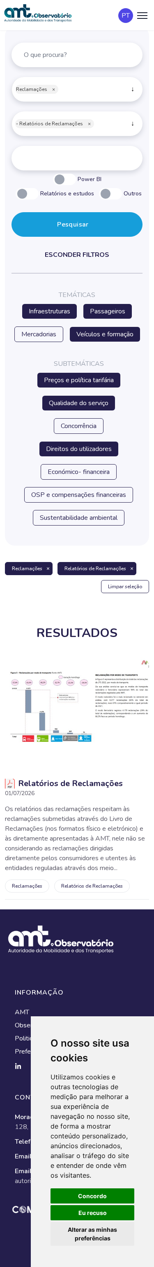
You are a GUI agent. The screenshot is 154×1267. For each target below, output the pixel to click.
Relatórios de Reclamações (95, 568)
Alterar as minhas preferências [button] (92, 1234)
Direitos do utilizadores (79, 448)
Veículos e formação (104, 334)
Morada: (28, 1117)
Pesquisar (73, 224)
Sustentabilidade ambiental (78, 517)
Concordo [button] (92, 1195)
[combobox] (77, 89)
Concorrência (79, 426)
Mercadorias (38, 334)
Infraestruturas (49, 311)
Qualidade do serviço (78, 403)
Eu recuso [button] (92, 1212)
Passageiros (107, 311)
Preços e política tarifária (79, 380)
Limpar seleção (125, 586)
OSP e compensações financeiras (78, 494)
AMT (22, 1012)
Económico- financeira (79, 471)
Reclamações (27, 568)
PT (126, 15)
